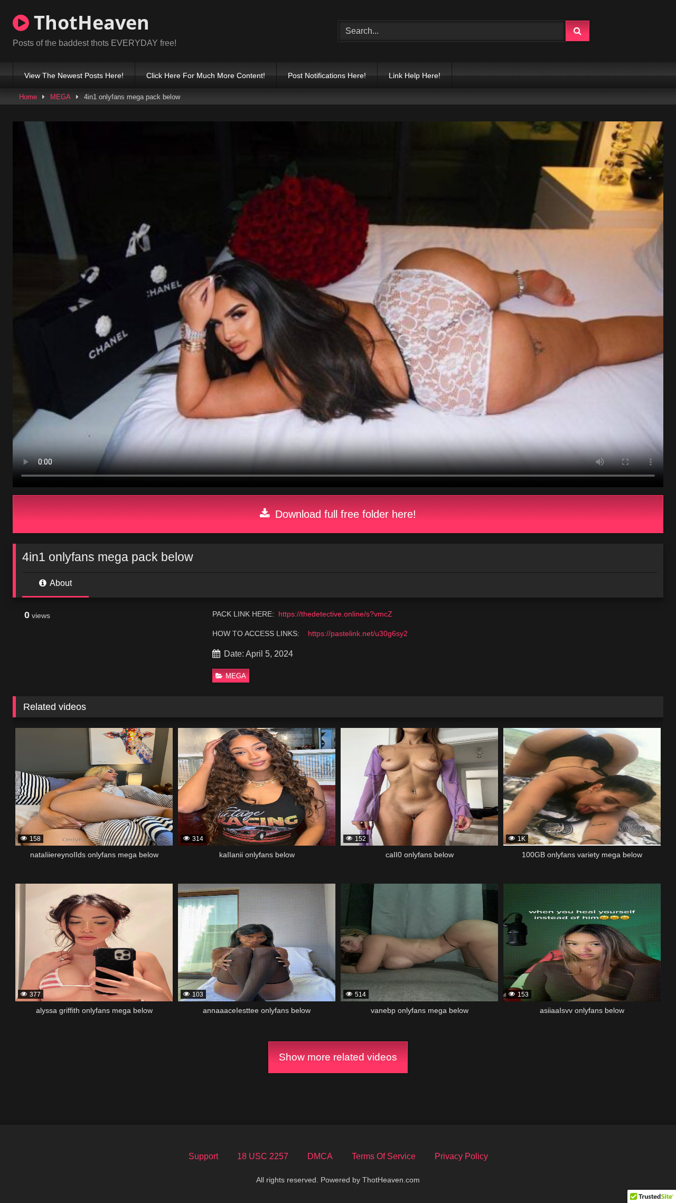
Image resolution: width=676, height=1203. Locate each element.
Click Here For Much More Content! (205, 75)
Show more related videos (338, 1057)
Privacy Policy (461, 1156)
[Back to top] (643, 1171)
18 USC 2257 (262, 1156)
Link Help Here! (414, 75)
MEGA (60, 97)
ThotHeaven (89, 22)
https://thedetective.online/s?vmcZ (335, 614)
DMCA (320, 1156)
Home (28, 97)
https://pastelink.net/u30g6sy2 (358, 633)
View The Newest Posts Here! (74, 75)
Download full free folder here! (344, 514)
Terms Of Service (384, 1156)
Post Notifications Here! (327, 75)
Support (203, 1156)
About (60, 583)
